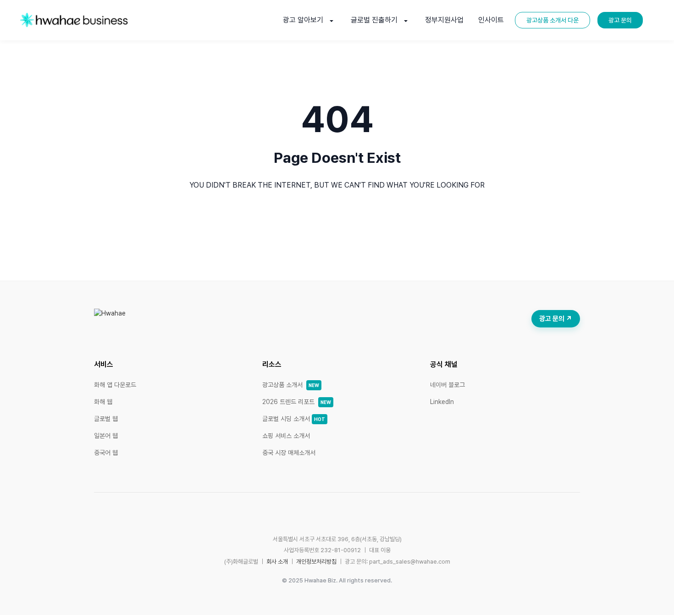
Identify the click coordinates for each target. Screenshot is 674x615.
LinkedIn (442, 401)
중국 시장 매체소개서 (288, 452)
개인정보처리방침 (316, 561)
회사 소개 (277, 561)
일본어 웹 (106, 435)
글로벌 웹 (106, 418)
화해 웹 (103, 401)
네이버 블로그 (447, 384)
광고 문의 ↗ (555, 319)
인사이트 (491, 20)
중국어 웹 (106, 452)
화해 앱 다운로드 (115, 384)
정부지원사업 (444, 20)
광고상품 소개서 (290, 384)
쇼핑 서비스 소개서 (286, 435)
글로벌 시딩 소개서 (293, 418)
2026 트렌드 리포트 (296, 401)
